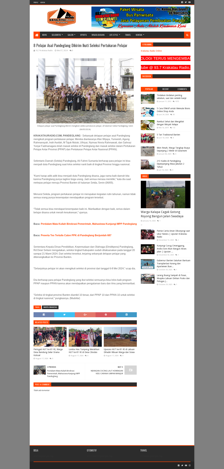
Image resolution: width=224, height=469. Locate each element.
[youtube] (189, 2)
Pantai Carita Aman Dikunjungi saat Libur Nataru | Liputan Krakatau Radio (173, 234)
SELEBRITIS (56, 34)
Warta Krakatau (50, 307)
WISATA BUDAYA (98, 34)
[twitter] (185, 2)
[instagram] (189, 465)
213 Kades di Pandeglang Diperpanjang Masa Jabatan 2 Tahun (170, 164)
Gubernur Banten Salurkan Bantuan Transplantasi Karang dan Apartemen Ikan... (173, 263)
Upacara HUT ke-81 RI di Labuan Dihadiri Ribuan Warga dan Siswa (119, 351)
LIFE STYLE (113, 34)
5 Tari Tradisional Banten (168, 134)
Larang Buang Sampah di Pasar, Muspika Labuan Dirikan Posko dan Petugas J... (173, 278)
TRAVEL (128, 34)
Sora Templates (50, 465)
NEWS (44, 34)
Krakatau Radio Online (151, 51)
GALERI (70, 34)
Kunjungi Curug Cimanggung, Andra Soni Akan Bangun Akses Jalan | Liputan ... (171, 248)
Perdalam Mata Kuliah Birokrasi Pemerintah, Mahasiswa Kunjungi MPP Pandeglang (89, 224)
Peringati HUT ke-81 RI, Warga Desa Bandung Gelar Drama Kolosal (48, 352)
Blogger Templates (68, 465)
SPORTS (83, 34)
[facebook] (182, 2)
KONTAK (42, 2)
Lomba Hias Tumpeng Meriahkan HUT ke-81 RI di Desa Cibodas (84, 351)
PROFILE (36, 2)
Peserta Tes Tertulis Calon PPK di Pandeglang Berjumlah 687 (76, 235)
